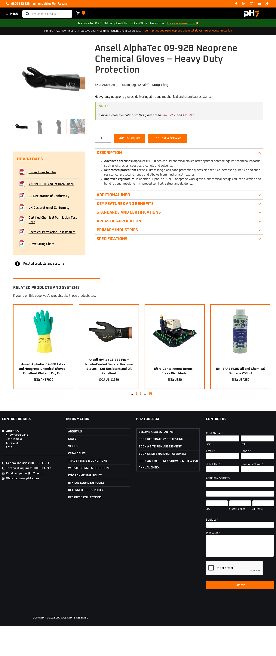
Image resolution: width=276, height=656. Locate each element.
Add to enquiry (129, 138)
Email (210, 451)
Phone (246, 451)
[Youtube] (259, 3)
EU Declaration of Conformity (49, 195)
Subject (212, 519)
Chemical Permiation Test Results (52, 232)
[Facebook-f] (236, 3)
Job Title (213, 464)
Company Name (252, 464)
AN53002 (169, 115)
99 (150, 393)
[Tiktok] (267, 3)
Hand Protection (108, 30)
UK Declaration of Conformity (49, 207)
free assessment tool (182, 23)
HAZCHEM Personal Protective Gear (75, 30)
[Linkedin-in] (244, 3)
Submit (240, 585)
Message (213, 532)
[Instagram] (251, 3)
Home (48, 30)
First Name (214, 433)
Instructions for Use (42, 172)
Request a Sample (168, 138)
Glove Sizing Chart (41, 243)
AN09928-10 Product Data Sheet (51, 184)
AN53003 (188, 115)
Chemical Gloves (130, 30)
